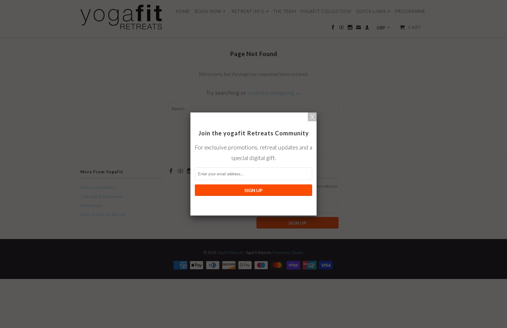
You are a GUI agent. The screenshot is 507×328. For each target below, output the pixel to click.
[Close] (312, 116)
